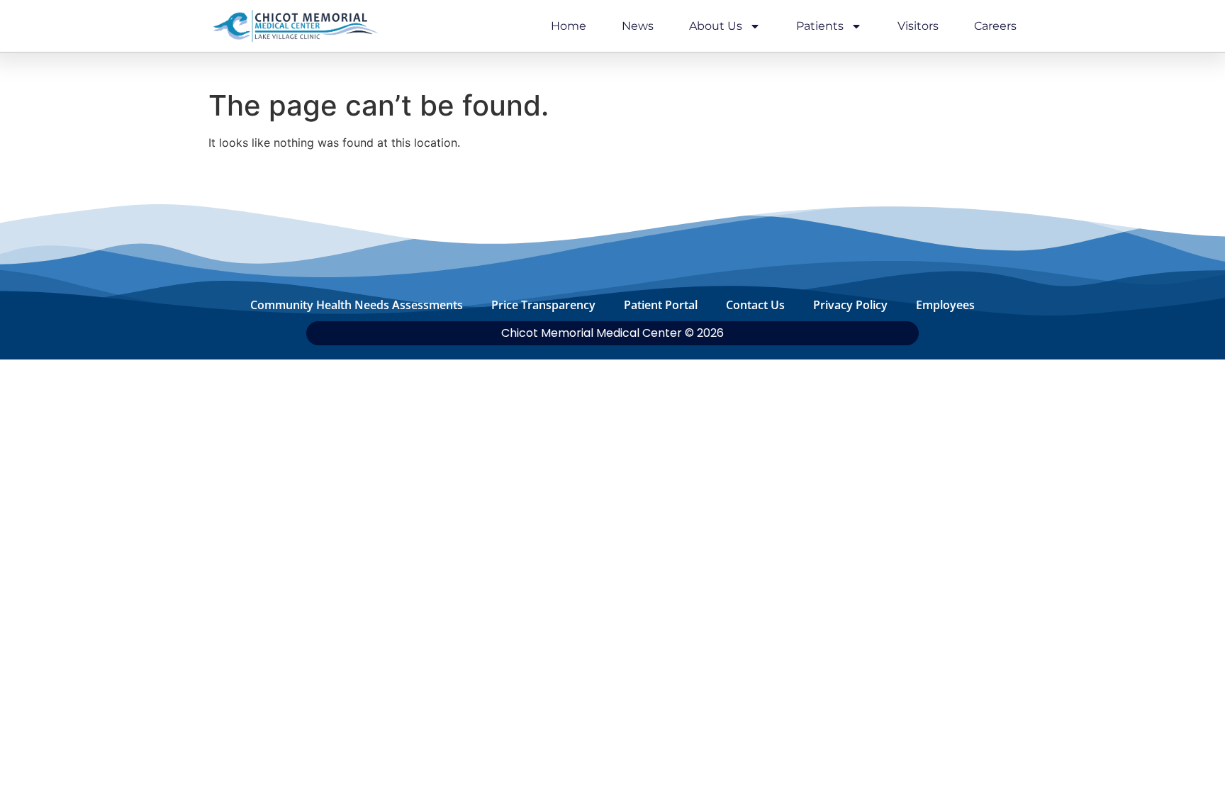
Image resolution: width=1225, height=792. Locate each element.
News (638, 26)
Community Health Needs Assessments (356, 305)
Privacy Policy (850, 305)
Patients (820, 26)
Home (568, 26)
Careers (995, 26)
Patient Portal (661, 305)
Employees (945, 305)
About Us (715, 26)
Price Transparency (543, 305)
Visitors (918, 26)
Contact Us (755, 305)
